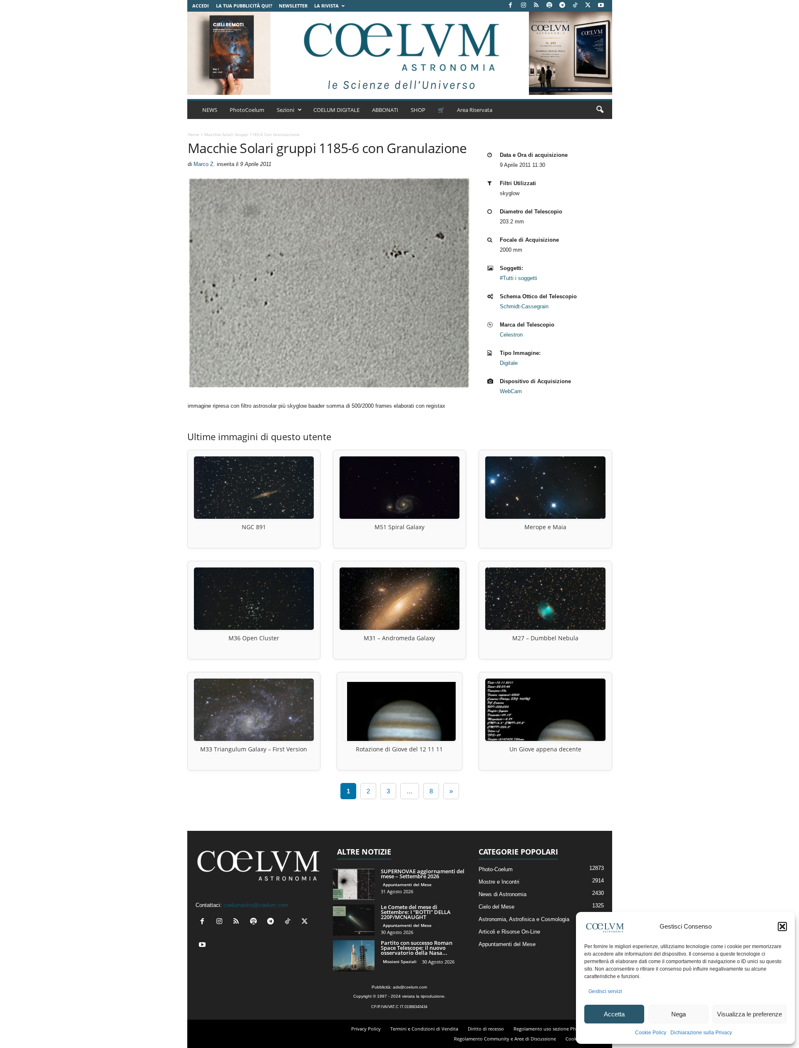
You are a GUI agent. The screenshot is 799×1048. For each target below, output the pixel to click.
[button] (782, 926)
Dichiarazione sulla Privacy (701, 1033)
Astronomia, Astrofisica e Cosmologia (524, 919)
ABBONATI (385, 110)
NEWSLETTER (293, 5)
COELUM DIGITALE (336, 110)
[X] (588, 5)
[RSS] (536, 5)
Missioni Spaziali (400, 961)
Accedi (200, 5)
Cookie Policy (650, 1033)
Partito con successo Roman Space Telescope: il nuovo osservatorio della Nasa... (416, 947)
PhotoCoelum (247, 110)
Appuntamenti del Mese (407, 884)
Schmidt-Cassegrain (524, 306)
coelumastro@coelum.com (255, 905)
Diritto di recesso (486, 1029)
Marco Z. (204, 164)
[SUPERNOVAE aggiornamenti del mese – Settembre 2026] (354, 884)
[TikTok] (575, 5)
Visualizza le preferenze (749, 1014)
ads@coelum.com (410, 987)
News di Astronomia (502, 894)
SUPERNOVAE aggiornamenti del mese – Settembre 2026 (422, 873)
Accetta (614, 1014)
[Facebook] (511, 5)
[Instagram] (524, 5)
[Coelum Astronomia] (399, 53)
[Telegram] (562, 5)
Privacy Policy (366, 1029)
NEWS (209, 110)
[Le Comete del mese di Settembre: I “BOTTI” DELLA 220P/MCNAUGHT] (354, 920)
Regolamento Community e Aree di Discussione (505, 1039)
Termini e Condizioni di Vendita (424, 1029)
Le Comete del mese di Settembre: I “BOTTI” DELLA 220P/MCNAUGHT (416, 912)
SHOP (418, 110)
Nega (678, 1014)
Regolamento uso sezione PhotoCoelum (557, 1029)
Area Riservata (474, 110)
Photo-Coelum (496, 869)
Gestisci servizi (605, 991)
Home (193, 134)
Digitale (509, 363)
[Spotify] (549, 5)
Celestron (511, 335)
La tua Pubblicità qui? (244, 5)
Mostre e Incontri (499, 882)
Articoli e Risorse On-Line (509, 932)
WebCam (511, 391)
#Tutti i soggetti (518, 278)
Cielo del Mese (496, 907)
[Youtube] (601, 5)
